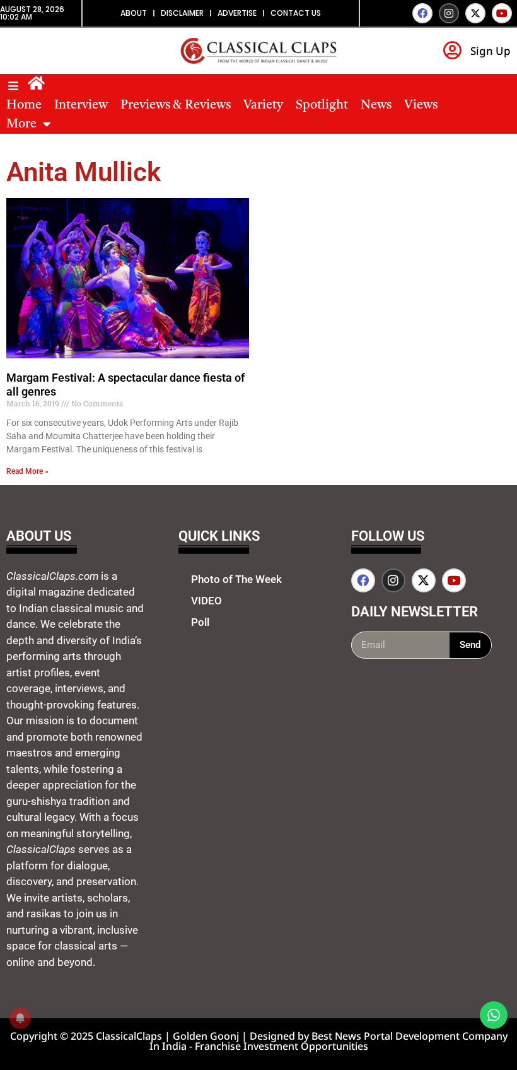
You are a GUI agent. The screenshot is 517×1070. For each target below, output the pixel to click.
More (21, 124)
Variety (263, 105)
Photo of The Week (236, 579)
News (376, 105)
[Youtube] (502, 13)
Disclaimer (182, 13)
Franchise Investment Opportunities (281, 1046)
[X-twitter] (475, 13)
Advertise (237, 13)
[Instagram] (449, 13)
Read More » (27, 471)
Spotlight (322, 105)
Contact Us (295, 13)
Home (24, 105)
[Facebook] (422, 13)
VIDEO (206, 600)
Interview (81, 105)
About (133, 13)
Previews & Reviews (175, 105)
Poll (200, 622)
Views (421, 105)
